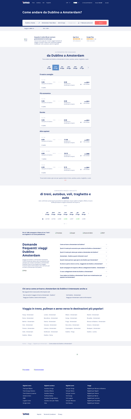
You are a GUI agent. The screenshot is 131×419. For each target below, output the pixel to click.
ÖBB (24, 398)
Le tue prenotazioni (87, 2)
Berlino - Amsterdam (28, 321)
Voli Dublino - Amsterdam (73, 295)
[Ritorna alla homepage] (27, 3)
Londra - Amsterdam (50, 315)
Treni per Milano (28, 388)
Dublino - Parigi (70, 332)
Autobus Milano (49, 391)
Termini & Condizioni (50, 414)
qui (65, 180)
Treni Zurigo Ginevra (29, 391)
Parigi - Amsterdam (28, 315)
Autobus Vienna (49, 393)
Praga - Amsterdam (71, 321)
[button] (62, 23)
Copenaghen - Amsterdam (73, 328)
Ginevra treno (27, 396)
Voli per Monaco (71, 400)
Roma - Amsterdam (28, 318)
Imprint (39, 414)
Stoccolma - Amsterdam (72, 325)
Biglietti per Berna (92, 396)
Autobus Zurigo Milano (51, 398)
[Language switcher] (76, 3)
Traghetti (48, 2)
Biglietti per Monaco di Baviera (96, 388)
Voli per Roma (70, 391)
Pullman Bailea (48, 396)
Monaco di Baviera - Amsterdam (96, 321)
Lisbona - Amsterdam (50, 328)
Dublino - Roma (48, 335)
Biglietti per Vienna (93, 393)
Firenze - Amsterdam (28, 328)
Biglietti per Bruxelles (93, 400)
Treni (33, 2)
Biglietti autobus (49, 385)
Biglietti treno (27, 385)
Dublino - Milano (27, 335)
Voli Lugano (69, 398)
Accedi (107, 2)
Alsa (45, 403)
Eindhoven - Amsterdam (51, 332)
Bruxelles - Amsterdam (93, 318)
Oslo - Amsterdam (27, 325)
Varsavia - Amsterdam (50, 325)
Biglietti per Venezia (93, 403)
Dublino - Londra (92, 332)
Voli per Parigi (70, 388)
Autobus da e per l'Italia (51, 400)
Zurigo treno (26, 403)
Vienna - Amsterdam (50, 321)
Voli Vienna (69, 403)
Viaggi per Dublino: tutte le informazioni (34, 297)
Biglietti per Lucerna (93, 398)
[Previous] (42, 213)
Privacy (60, 414)
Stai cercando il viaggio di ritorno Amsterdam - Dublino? (39, 295)
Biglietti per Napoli (92, 391)
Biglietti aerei (70, 385)
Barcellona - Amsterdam (51, 318)
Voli (43, 2)
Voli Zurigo (69, 396)
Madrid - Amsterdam (93, 315)
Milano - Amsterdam (71, 315)
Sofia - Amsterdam (27, 332)
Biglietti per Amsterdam (40, 343)
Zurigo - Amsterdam (71, 318)
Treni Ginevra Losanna (29, 393)
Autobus (38, 2)
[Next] (88, 67)
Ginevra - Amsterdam (93, 325)
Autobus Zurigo (49, 388)
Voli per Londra (70, 393)
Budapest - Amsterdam (93, 328)
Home (24, 343)
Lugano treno (27, 400)
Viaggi (29, 343)
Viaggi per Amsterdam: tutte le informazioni (78, 297)
